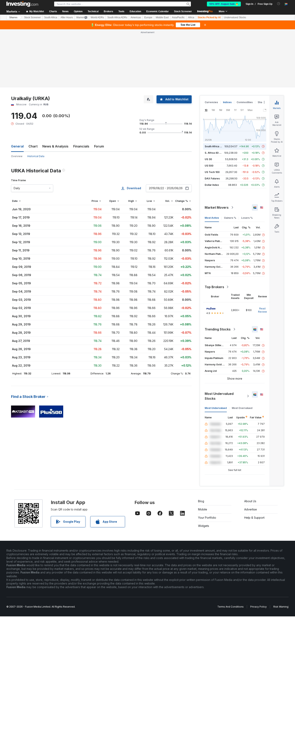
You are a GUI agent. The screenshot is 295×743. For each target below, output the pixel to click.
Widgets (203, 526)
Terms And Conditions (230, 606)
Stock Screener (183, 11)
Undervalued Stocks (235, 17)
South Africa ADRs (117, 17)
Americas (136, 17)
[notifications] (278, 4)
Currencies (211, 102)
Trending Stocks (218, 329)
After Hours (67, 17)
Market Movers (217, 207)
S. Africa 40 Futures (216, 152)
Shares (13, 17)
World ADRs (97, 17)
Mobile (202, 509)
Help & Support (254, 517)
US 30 (208, 159)
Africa (191, 17)
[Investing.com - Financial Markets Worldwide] (22, 4)
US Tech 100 (212, 172)
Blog (201, 501)
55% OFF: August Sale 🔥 (223, 4)
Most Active (212, 217)
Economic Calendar (157, 11)
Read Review (262, 310)
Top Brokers (214, 287)
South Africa (50, 17)
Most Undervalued (216, 408)
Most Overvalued (242, 408)
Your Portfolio (207, 517)
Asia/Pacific (178, 17)
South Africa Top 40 (216, 146)
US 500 (209, 165)
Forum (99, 146)
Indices (227, 102)
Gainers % (230, 217)
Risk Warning (280, 606)
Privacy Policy (258, 606)
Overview (16, 156)
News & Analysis (55, 146)
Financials (81, 146)
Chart (33, 146)
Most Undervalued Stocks (219, 396)
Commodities (245, 102)
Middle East (162, 17)
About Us (250, 501)
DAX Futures (212, 178)
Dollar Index (212, 184)
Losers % (247, 217)
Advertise (250, 509)
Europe (148, 17)
